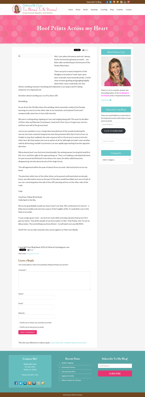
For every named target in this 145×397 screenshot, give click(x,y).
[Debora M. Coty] (40, 9)
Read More (105, 100)
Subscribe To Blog (94, 2)
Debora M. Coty (32, 5)
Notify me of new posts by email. (32, 327)
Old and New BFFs (68, 372)
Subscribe (115, 373)
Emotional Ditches (68, 367)
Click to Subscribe (113, 131)
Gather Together (68, 363)
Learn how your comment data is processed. (68, 342)
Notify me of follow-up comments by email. (36, 323)
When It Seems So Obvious (71, 380)
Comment (22, 270)
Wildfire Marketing (76, 395)
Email (20, 303)
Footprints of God (33, 253)
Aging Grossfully (68, 376)
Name (21, 294)
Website (21, 313)
